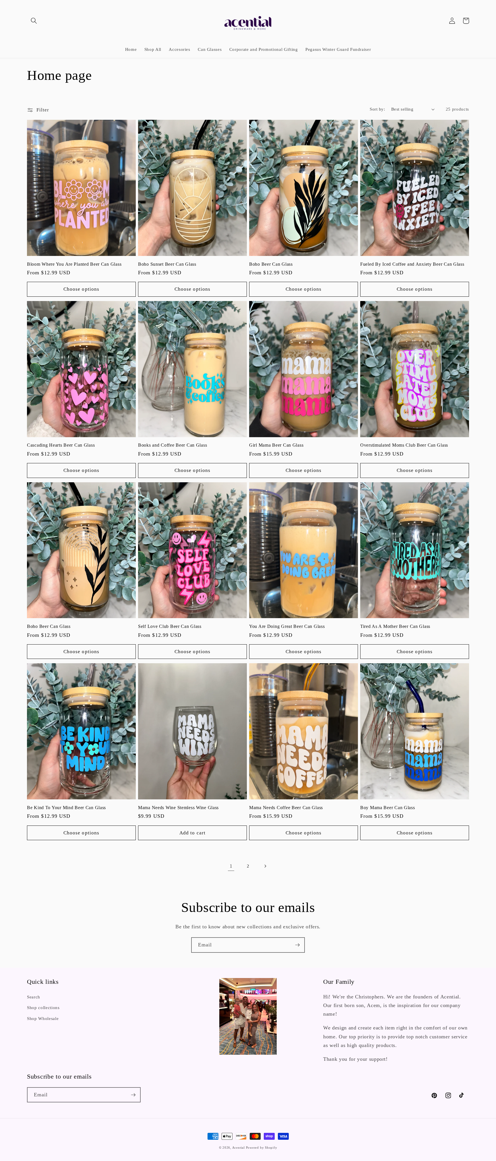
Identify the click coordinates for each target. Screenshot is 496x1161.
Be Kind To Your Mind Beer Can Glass (66, 807)
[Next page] (265, 866)
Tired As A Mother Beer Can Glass (395, 626)
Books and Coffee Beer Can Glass (172, 445)
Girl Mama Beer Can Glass (276, 445)
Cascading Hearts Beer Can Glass (61, 445)
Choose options (81, 289)
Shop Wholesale (43, 1018)
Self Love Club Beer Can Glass (170, 626)
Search (33, 996)
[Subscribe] (297, 945)
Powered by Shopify (261, 1147)
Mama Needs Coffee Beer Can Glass (286, 807)
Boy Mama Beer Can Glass (387, 807)
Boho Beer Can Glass (271, 264)
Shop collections (43, 1007)
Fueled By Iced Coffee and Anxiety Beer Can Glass (412, 264)
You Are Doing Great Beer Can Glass (287, 626)
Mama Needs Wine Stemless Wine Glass (178, 807)
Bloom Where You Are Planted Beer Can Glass (74, 264)
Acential (239, 1147)
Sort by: (377, 109)
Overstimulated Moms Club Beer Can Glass (404, 445)
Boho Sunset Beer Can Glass (167, 264)
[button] (34, 21)
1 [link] (231, 866)
